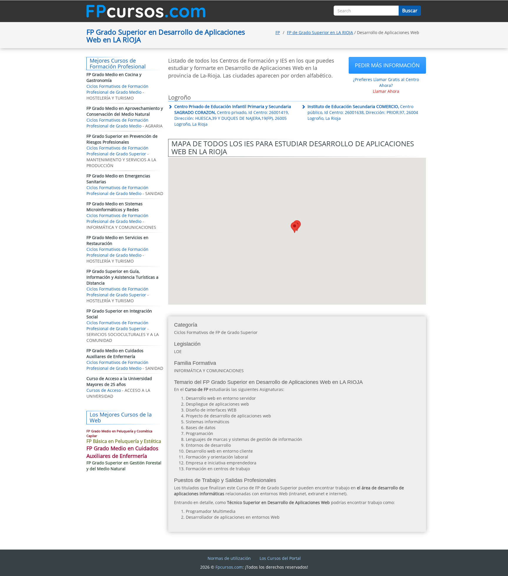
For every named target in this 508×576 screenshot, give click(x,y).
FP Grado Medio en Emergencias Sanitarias (118, 178)
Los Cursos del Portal (280, 558)
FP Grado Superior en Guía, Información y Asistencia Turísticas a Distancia (122, 277)
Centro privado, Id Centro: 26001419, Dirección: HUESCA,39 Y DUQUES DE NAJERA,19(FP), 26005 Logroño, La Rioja (232, 115)
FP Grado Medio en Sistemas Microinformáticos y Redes (114, 206)
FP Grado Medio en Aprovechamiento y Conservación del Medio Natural (124, 111)
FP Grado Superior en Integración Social (119, 314)
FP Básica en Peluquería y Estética (123, 441)
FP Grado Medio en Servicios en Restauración (117, 240)
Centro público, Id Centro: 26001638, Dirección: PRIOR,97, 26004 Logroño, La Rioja (363, 112)
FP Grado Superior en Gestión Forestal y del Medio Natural (123, 465)
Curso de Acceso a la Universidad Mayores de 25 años (119, 381)
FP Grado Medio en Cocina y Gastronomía (113, 77)
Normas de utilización (229, 558)
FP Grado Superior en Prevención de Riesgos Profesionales (122, 139)
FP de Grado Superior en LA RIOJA (320, 32)
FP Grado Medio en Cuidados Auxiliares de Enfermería (114, 353)
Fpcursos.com (229, 567)
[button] (294, 227)
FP (277, 32)
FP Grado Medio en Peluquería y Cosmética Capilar (119, 433)
